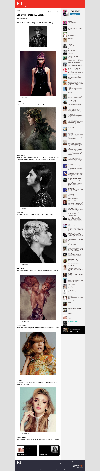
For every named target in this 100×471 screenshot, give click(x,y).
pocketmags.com (78, 467)
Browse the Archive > (74, 331)
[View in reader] (65, 16)
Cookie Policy (80, 463)
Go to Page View (75, 14)
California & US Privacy (65, 463)
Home (18, 6)
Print (50, 11)
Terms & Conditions (73, 463)
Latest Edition (25, 6)
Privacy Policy (58, 463)
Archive (31, 6)
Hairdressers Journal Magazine (76, 461)
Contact (53, 463)
